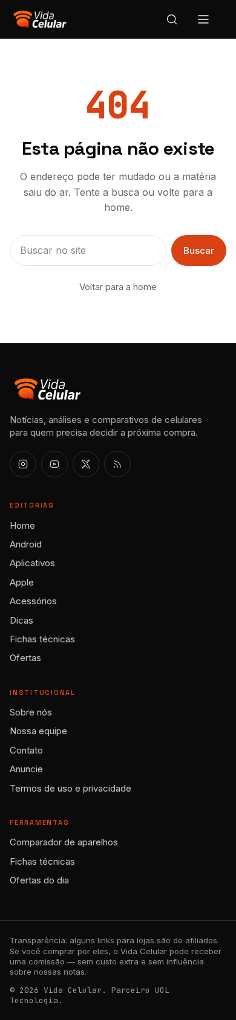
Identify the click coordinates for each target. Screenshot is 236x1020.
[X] (86, 464)
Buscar (198, 250)
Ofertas (25, 657)
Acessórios (33, 601)
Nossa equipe (38, 731)
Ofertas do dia (39, 880)
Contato (26, 750)
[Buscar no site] (172, 19)
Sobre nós (31, 712)
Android (26, 544)
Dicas (21, 620)
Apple (22, 582)
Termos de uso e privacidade (70, 788)
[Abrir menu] (203, 19)
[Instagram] (23, 464)
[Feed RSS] (117, 464)
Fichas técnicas (42, 639)
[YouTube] (54, 464)
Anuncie (26, 769)
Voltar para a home (118, 286)
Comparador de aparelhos (64, 842)
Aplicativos (32, 563)
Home (22, 525)
